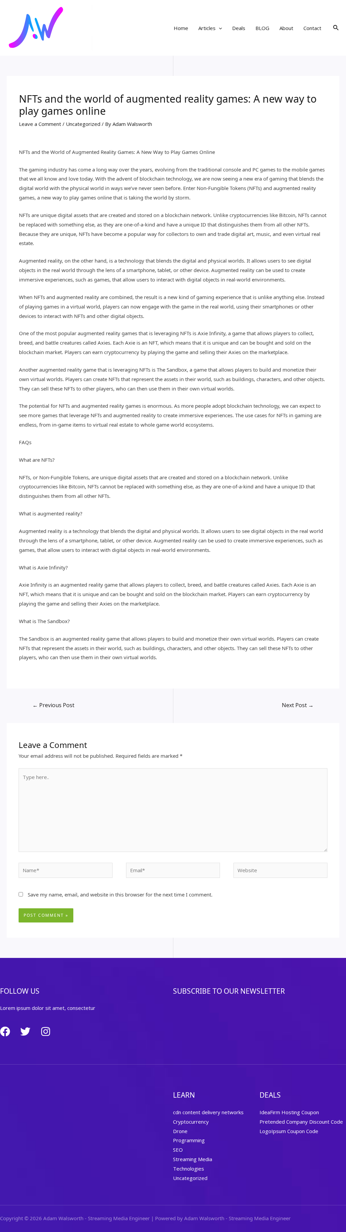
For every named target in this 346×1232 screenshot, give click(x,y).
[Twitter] (25, 1031)
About (286, 28)
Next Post (298, 705)
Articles (207, 28)
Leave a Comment (40, 123)
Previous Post (53, 705)
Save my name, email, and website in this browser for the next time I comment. (120, 894)
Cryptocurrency (191, 1121)
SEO (178, 1149)
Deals (238, 28)
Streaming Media (192, 1159)
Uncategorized (83, 123)
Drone (180, 1131)
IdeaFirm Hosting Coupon (289, 1112)
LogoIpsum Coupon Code (289, 1131)
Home (181, 28)
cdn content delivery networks (208, 1112)
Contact (312, 28)
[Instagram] (46, 1031)
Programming (189, 1140)
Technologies (188, 1168)
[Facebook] (5, 1031)
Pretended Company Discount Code (301, 1121)
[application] (219, 28)
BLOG (262, 28)
